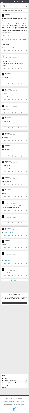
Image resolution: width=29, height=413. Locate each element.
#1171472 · (11, 191)
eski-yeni (4, 10)
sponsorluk (17, 404)
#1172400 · (11, 229)
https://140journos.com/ (7, 47)
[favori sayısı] (15, 50)
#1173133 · (11, 270)
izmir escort (4, 286)
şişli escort (14, 290)
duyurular (5, 375)
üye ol (24, 1)
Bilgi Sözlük (2, 1)
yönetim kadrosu (8, 404)
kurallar (20, 398)
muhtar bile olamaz (8, 232)
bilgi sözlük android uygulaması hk (14, 380)
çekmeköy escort (14, 288)
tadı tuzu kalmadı (8, 124)
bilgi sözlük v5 (14, 378)
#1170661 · (11, 147)
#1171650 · (11, 203)
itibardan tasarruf (8, 220)
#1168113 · (11, 90)
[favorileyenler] (22, 50)
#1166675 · (11, 16)
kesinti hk (14, 387)
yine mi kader (7, 109)
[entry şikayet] (26, 50)
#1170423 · (11, 134)
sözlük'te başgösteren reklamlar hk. (14, 382)
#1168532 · (11, 106)
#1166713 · (11, 57)
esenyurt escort (21, 290)
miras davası (7, 260)
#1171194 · (11, 178)
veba (5, 81)
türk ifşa (6, 153)
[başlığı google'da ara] (26, 6)
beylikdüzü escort (5, 291)
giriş (16, 1)
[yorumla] (18, 51)
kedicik (8, 207)
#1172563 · (11, 242)
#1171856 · (11, 217)
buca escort (18, 286)
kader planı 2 (7, 181)
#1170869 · (11, 162)
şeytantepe (6, 272)
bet (5, 244)
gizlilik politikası (20, 401)
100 (5, 193)
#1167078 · (11, 75)
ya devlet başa (7, 96)
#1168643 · (11, 118)
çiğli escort (7, 288)
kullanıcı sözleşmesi (9, 401)
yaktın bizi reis (7, 137)
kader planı (6, 168)
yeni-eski (11, 10)
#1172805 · (11, 254)
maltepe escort (10, 286)
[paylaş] (12, 50)
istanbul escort (8, 290)
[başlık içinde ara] (24, 6)
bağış (22, 404)
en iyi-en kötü (19, 10)
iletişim (15, 398)
